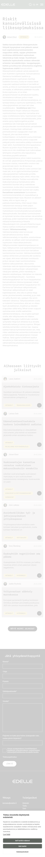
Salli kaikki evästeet (22, 841)
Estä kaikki (22, 846)
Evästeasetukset (22, 852)
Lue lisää (6, 834)
